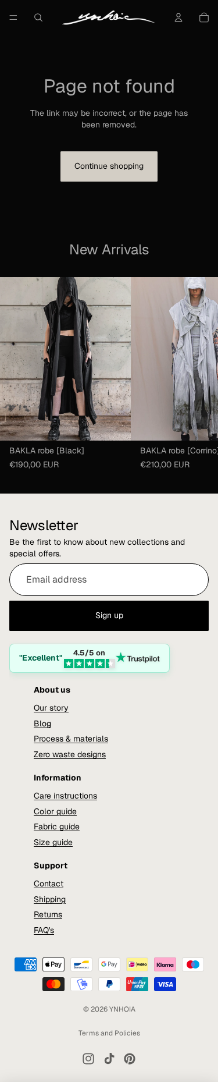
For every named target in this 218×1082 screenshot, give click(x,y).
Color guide (55, 811)
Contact (48, 883)
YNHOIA (122, 1009)
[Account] (178, 17)
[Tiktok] (109, 1059)
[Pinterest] (130, 1059)
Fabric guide (57, 826)
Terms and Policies (109, 1033)
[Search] (38, 17)
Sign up (109, 615)
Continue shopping (109, 166)
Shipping (50, 898)
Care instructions (65, 795)
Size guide (53, 841)
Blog (42, 723)
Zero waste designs (70, 754)
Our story (51, 708)
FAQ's (44, 929)
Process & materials (71, 738)
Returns (48, 914)
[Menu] (13, 17)
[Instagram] (88, 1059)
